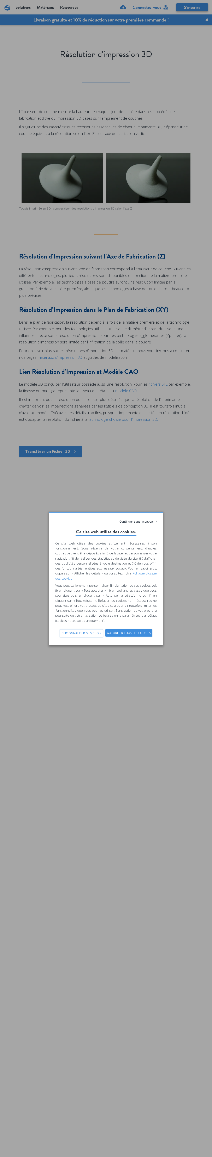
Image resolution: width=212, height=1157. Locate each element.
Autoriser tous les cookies (129, 633)
